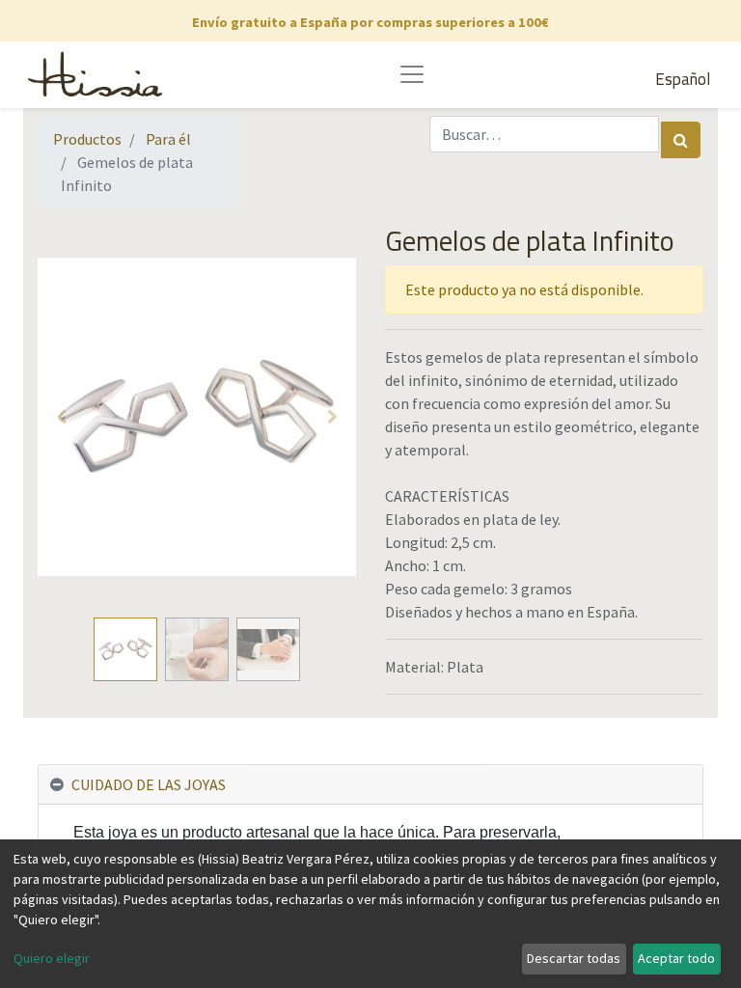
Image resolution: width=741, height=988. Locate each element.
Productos (87, 139)
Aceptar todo (676, 958)
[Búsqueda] (680, 140)
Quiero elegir (52, 958)
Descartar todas (573, 958)
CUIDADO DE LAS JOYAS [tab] (148, 784)
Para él (168, 139)
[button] (62, 417)
